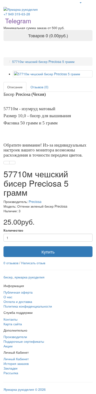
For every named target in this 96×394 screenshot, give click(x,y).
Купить (48, 252)
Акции (8, 346)
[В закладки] (6, 162)
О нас (7, 297)
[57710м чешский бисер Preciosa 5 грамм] (53, 73)
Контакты (10, 319)
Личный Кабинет (16, 358)
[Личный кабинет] (80, 2)
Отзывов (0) (39, 87)
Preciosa (35, 201)
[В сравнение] (12, 162)
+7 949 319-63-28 (16, 14)
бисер (8, 277)
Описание (15, 87)
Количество (13, 230)
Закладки (10, 368)
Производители (15, 336)
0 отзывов (10, 262)
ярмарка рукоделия (29, 277)
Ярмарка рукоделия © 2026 (24, 389)
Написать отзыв (33, 262)
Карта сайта (12, 324)
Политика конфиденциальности (27, 306)
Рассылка (10, 372)
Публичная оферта (18, 292)
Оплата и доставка (17, 301)
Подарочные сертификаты (23, 341)
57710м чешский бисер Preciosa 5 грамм (43, 61)
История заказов (16, 363)
